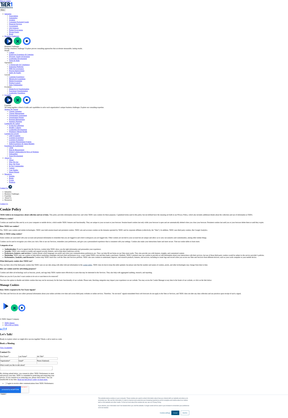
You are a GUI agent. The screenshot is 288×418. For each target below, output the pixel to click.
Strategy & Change (11, 109)
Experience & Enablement (13, 146)
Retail (11, 34)
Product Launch (14, 83)
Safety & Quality (15, 73)
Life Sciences (14, 28)
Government (13, 26)
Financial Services (15, 24)
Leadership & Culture (12, 124)
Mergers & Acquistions (17, 79)
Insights (12, 176)
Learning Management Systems (20, 142)
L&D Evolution (14, 136)
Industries (7, 14)
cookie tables (87, 265)
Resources (8, 174)
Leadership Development (18, 59)
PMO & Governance (16, 69)
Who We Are (13, 162)
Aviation (12, 20)
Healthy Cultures (15, 128)
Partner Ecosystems (16, 30)
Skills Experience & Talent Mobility (22, 144)
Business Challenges (11, 36)
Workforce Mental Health (18, 132)
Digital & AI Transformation (19, 89)
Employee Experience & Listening (21, 55)
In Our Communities (16, 166)
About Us (7, 158)
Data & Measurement (16, 150)
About (11, 160)
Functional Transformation (18, 91)
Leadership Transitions (17, 93)
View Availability (6, 348)
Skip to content (5, 1)
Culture (11, 52)
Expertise (7, 95)
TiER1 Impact (9, 323)
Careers (11, 168)
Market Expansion (15, 81)
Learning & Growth (11, 134)
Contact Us (4, 188)
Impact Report (14, 172)
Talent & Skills (14, 61)
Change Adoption (15, 111)
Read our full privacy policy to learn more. (33, 379)
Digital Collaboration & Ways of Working (24, 152)
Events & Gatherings (16, 126)
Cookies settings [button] (165, 413)
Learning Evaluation (16, 140)
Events (11, 180)
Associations (13, 16)
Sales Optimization (15, 85)
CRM (11, 148)
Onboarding (13, 154)
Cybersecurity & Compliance (19, 65)
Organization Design (16, 117)
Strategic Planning (15, 121)
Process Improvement (16, 71)
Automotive (13, 18)
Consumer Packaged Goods (19, 22)
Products (12, 182)
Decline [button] (185, 413)
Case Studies (13, 170)
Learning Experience (16, 138)
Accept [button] (175, 413)
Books (11, 178)
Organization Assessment (18, 115)
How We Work (14, 164)
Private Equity (14, 32)
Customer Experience (16, 77)
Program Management (17, 119)
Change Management (16, 113)
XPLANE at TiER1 (11, 325)
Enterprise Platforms (16, 67)
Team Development (16, 156)
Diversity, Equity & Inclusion (19, 57)
